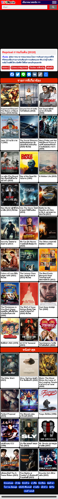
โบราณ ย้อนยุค (10, 487)
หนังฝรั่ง (50, 67)
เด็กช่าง (44, 487)
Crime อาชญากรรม (20, 67)
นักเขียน (41, 483)
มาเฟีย (34, 483)
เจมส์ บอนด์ (29, 491)
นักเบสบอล (8, 483)
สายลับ (36, 487)
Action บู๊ (6, 67)
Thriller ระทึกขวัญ (37, 67)
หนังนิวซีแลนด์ (25, 487)
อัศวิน (51, 487)
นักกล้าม (25, 483)
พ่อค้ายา (50, 483)
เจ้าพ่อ (17, 483)
